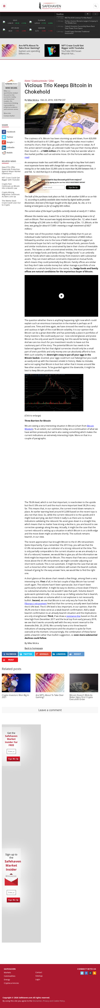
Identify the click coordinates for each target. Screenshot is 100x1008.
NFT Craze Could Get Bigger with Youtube (72, 46)
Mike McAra (33, 100)
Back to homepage (34, 648)
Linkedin (10, 147)
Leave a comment (50, 710)
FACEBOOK (11, 654)
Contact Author (9, 116)
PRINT (11, 659)
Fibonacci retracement (36, 603)
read (27, 157)
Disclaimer (37, 1001)
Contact (38, 972)
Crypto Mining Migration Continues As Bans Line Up (11, 194)
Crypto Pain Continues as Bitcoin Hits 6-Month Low (11, 186)
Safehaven (10, 969)
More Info (7, 113)
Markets (7, 972)
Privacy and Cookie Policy (54, 1001)
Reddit (9, 152)
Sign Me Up (13, 759)
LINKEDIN (60, 654)
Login (37, 979)
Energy (7, 979)
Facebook (11, 131)
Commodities (9, 976)
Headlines (60, 14)
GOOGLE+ (44, 654)
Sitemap (39, 976)
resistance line (73, 616)
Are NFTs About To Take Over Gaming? (29, 46)
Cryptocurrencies (11, 983)
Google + (10, 142)
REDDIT (77, 654)
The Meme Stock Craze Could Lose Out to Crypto (11, 202)
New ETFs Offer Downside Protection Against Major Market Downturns (11, 170)
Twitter (10, 137)
